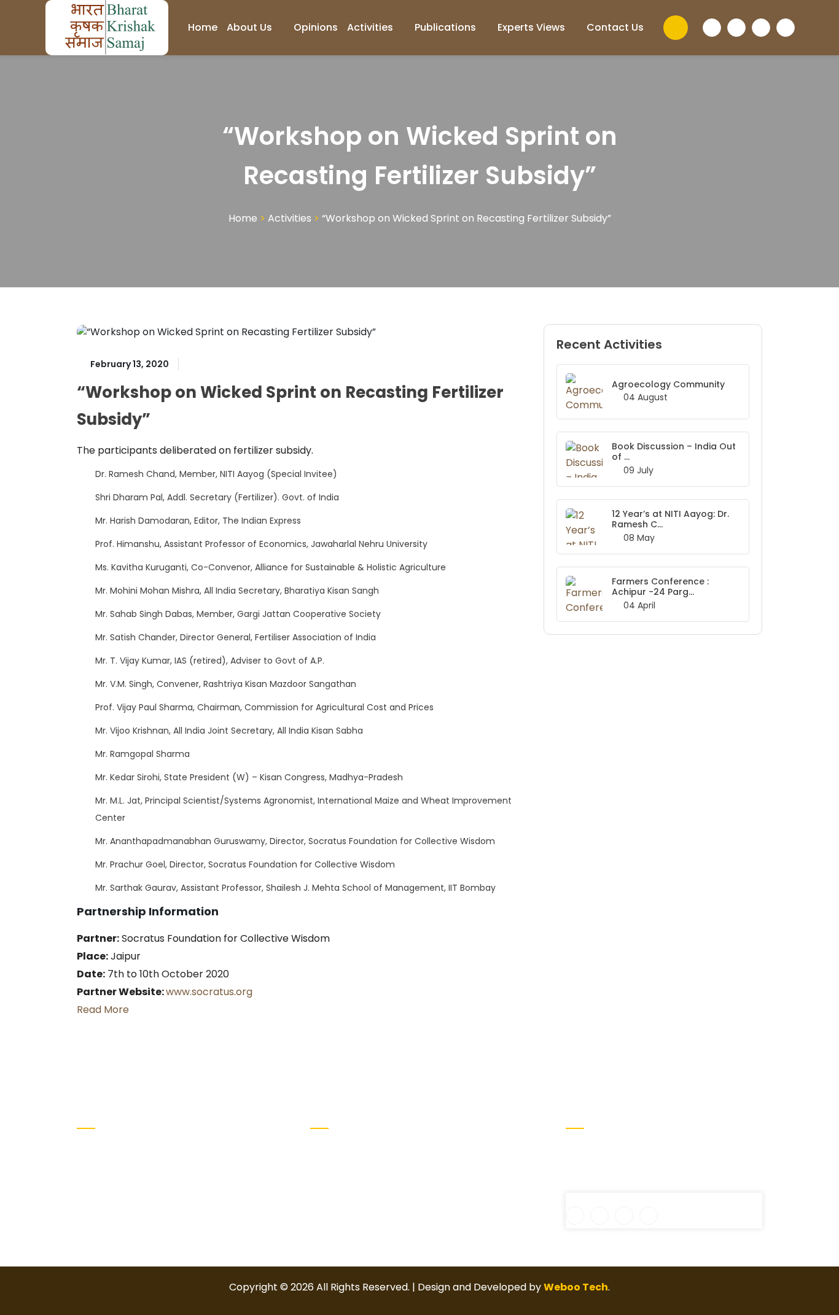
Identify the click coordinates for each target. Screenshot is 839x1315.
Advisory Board (346, 1169)
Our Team (448, 1169)
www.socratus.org (209, 992)
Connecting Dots (351, 1189)
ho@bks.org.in (608, 1185)
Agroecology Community (668, 384)
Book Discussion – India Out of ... (674, 451)
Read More (103, 1010)
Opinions (316, 27)
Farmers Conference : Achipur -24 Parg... (660, 586)
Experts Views (531, 27)
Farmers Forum (347, 1208)
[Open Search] (675, 27)
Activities (370, 27)
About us (249, 27)
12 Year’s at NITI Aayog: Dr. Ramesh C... (670, 519)
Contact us (615, 27)
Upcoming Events (466, 1149)
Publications (445, 27)
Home (202, 27)
